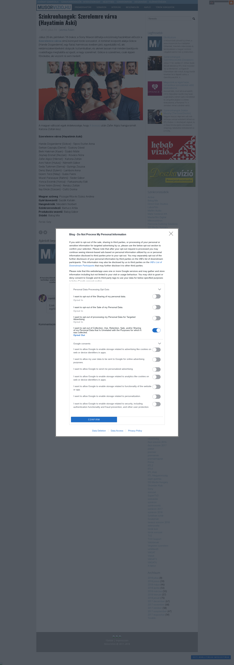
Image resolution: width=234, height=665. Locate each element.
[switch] (156, 296)
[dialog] (117, 332)
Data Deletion (99, 430)
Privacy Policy (135, 430)
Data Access (117, 430)
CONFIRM (94, 419)
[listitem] (117, 289)
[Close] (172, 235)
